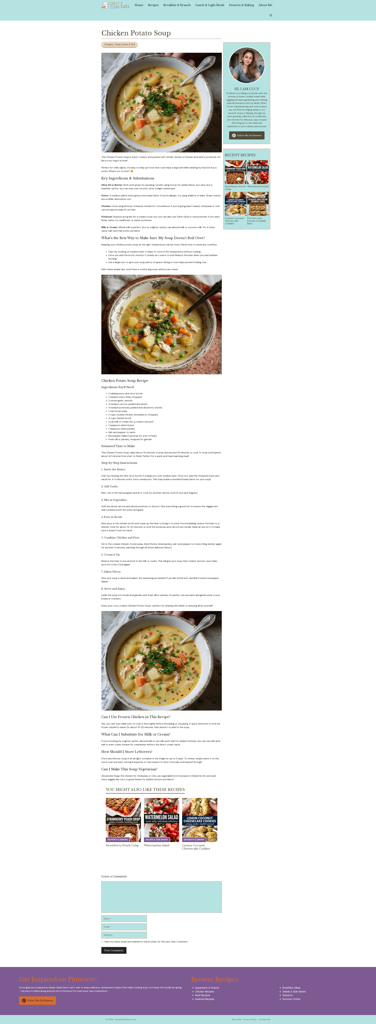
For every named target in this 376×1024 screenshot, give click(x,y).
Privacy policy (250, 1019)
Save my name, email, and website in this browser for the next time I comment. (146, 941)
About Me (265, 5)
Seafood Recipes (204, 999)
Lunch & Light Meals (209, 5)
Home (139, 5)
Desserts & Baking (241, 5)
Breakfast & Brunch (177, 5)
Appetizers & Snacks (207, 987)
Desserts (287, 995)
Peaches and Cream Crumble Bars (256, 221)
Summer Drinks (291, 999)
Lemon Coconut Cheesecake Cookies (196, 847)
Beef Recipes (202, 995)
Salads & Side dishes (157, 839)
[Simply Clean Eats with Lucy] (115, 5)
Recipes (153, 5)
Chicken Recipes (204, 991)
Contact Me (264, 1019)
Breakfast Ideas (291, 987)
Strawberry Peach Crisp (122, 845)
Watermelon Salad (156, 845)
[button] (271, 15)
